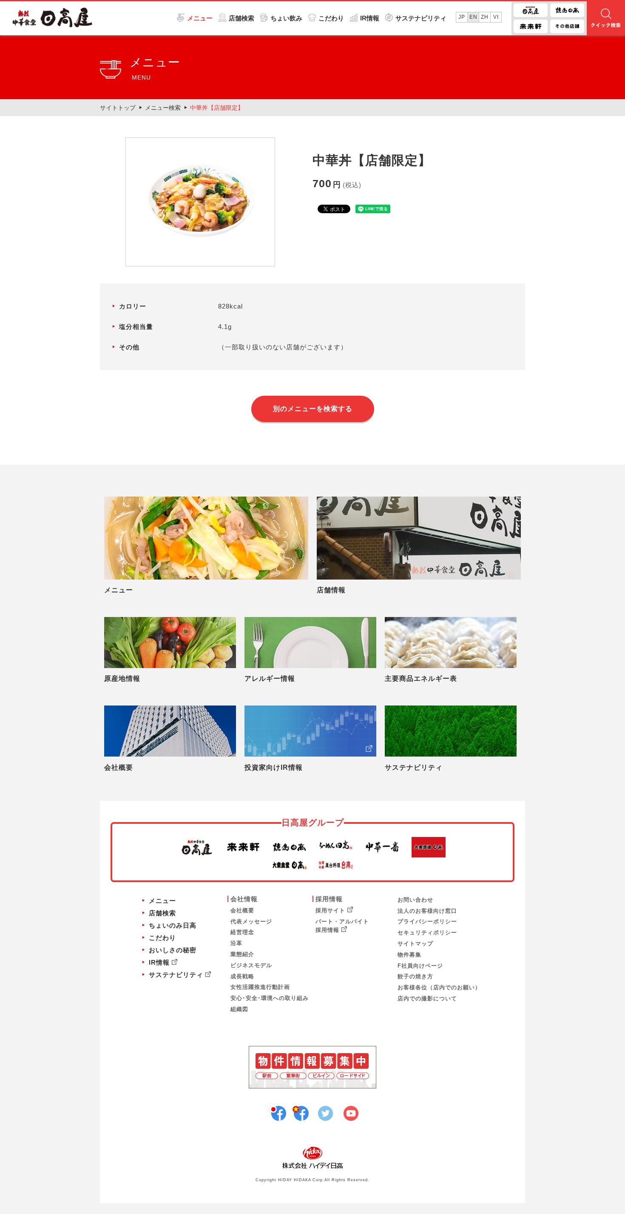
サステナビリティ (420, 18)
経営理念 (242, 932)
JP (461, 17)
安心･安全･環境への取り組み (269, 998)
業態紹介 (242, 954)
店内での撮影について (427, 998)
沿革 (236, 943)
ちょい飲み (286, 18)
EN (473, 17)
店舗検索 (241, 18)
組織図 (239, 1009)
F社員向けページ (420, 966)
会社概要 (242, 910)
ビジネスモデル (251, 965)
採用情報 (329, 899)
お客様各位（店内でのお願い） (439, 987)
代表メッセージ (251, 921)
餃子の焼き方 (415, 976)
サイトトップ (118, 107)
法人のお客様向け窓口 (427, 911)
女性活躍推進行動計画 (260, 987)
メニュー (200, 18)
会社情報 (244, 899)
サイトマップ (415, 943)
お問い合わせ (415, 900)
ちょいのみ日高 (172, 925)
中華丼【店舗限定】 (217, 107)
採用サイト (330, 910)
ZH (485, 17)
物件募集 (409, 954)
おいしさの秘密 (172, 950)
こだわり (331, 18)
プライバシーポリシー (427, 921)
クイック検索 (606, 18)
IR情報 (369, 18)
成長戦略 (242, 976)
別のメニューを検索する (312, 408)
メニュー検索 (163, 107)
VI (496, 17)
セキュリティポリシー (427, 932)
